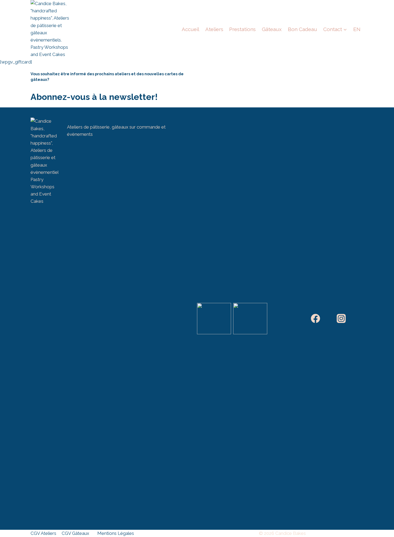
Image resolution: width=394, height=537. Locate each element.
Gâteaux (272, 29)
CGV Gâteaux (75, 533)
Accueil (190, 29)
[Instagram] (341, 318)
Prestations (242, 29)
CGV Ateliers (43, 533)
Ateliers (214, 29)
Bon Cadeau (302, 29)
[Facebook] (315, 318)
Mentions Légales (115, 533)
